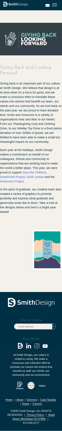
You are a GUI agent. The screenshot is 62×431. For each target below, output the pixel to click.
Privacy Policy (35, 415)
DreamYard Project (12, 177)
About (19, 399)
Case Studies (48, 399)
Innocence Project (12, 181)
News (25, 403)
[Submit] (54, 326)
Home (9, 399)
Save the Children (34, 172)
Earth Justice (35, 177)
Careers (37, 403)
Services (32, 399)
